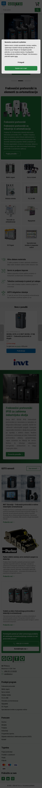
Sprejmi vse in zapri (21, 68)
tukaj (16, 56)
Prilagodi (21, 62)
